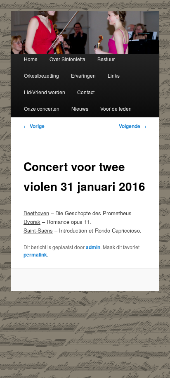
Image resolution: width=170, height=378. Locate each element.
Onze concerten (41, 108)
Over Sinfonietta (67, 58)
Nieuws (79, 108)
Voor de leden (116, 108)
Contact (85, 91)
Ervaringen (83, 75)
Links (114, 75)
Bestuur (106, 58)
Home (31, 58)
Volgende (132, 126)
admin (93, 247)
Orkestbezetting (41, 75)
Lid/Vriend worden (44, 91)
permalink (35, 254)
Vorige (34, 126)
